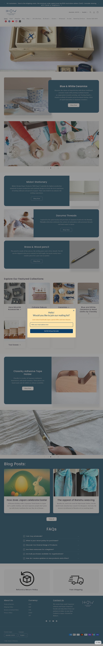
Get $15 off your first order (51, 331)
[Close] (74, 310)
